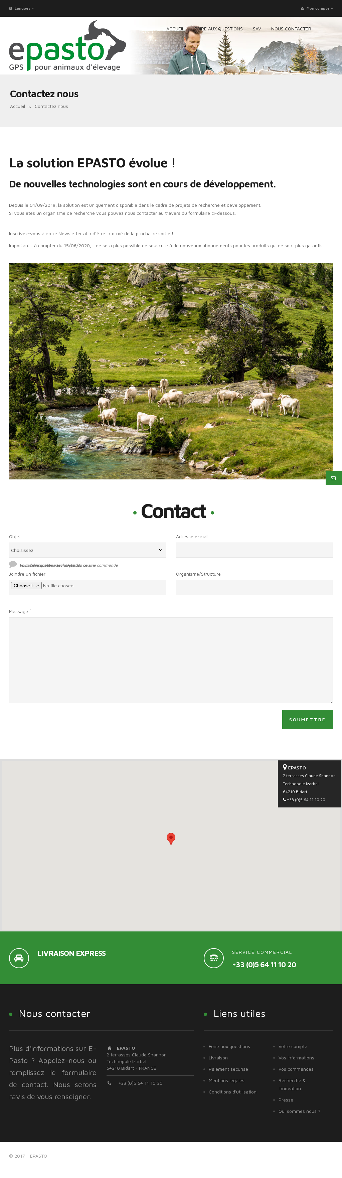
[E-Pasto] (67, 45)
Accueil (17, 106)
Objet (15, 536)
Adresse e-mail (192, 536)
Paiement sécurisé (228, 1069)
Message (20, 611)
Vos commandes (296, 1069)
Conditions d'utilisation (232, 1091)
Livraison (218, 1057)
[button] (171, 839)
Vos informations (296, 1057)
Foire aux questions (229, 1046)
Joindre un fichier (27, 574)
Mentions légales (226, 1080)
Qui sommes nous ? (299, 1111)
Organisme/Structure (198, 574)
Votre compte (293, 1046)
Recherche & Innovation (292, 1084)
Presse (286, 1099)
